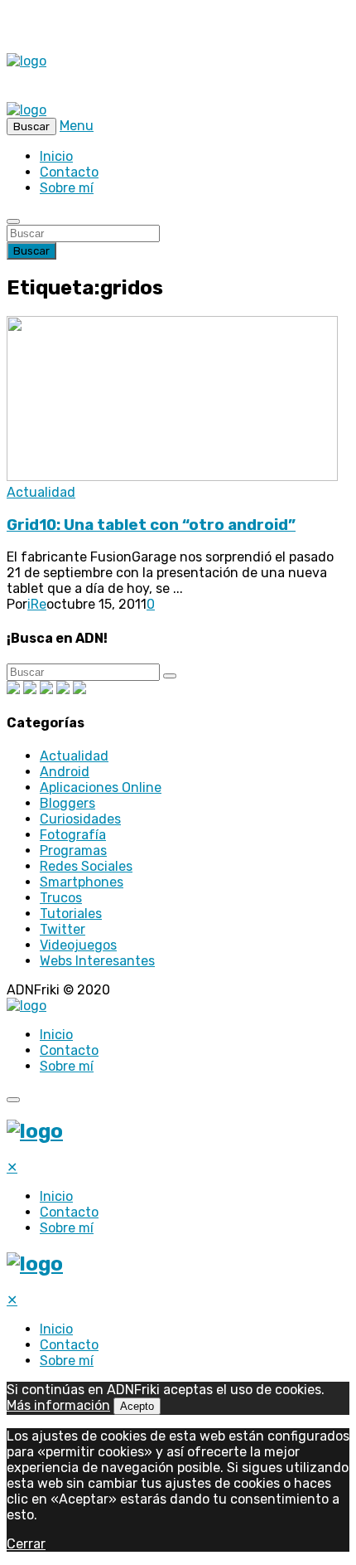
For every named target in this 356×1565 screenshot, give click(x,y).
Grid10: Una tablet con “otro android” (151, 525)
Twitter (62, 929)
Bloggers (67, 803)
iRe (36, 604)
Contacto (69, 172)
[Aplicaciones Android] (29, 689)
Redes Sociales (86, 866)
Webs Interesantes (97, 961)
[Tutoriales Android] (63, 689)
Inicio (56, 156)
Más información (58, 1405)
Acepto (137, 1406)
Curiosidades (80, 819)
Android (64, 772)
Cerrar (26, 1544)
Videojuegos (78, 945)
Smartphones (81, 882)
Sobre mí (67, 188)
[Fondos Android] (46, 689)
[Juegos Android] (13, 689)
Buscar (31, 251)
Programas (73, 850)
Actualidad (41, 492)
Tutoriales (71, 913)
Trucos (61, 898)
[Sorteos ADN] (79, 689)
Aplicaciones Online (100, 787)
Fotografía (73, 835)
